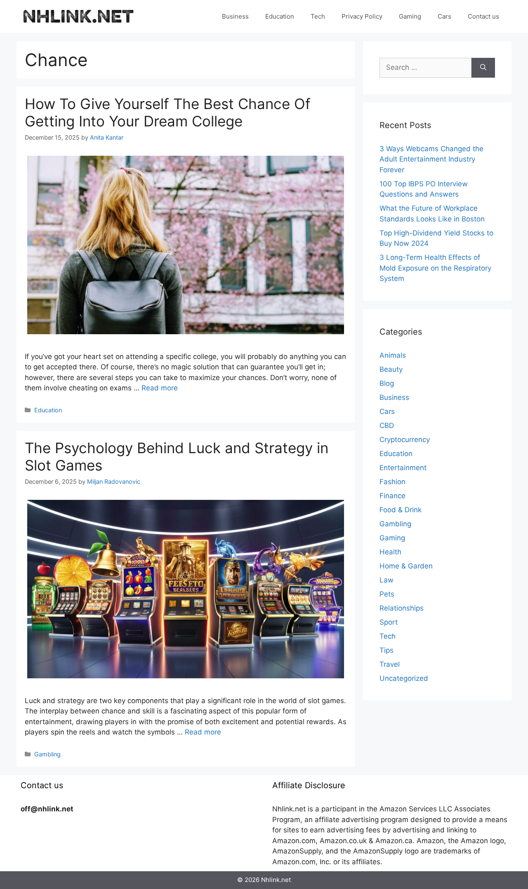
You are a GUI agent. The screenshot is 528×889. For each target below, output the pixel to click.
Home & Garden (406, 566)
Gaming (410, 16)
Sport (389, 622)
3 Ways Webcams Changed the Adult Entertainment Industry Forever (431, 159)
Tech (318, 16)
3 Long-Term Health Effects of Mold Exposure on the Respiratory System (435, 268)
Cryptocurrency (405, 439)
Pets (387, 594)
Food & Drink (401, 510)
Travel (390, 664)
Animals (393, 355)
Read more (159, 388)
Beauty (391, 369)
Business (235, 16)
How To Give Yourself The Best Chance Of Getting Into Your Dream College (168, 112)
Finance (392, 496)
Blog (387, 383)
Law (387, 580)
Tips (387, 650)
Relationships (402, 608)
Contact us (483, 16)
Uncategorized (404, 678)
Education (279, 16)
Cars (444, 16)
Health (390, 552)
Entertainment (403, 468)
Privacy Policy (362, 16)
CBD (387, 425)
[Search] (483, 68)
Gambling (47, 754)
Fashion (392, 482)
